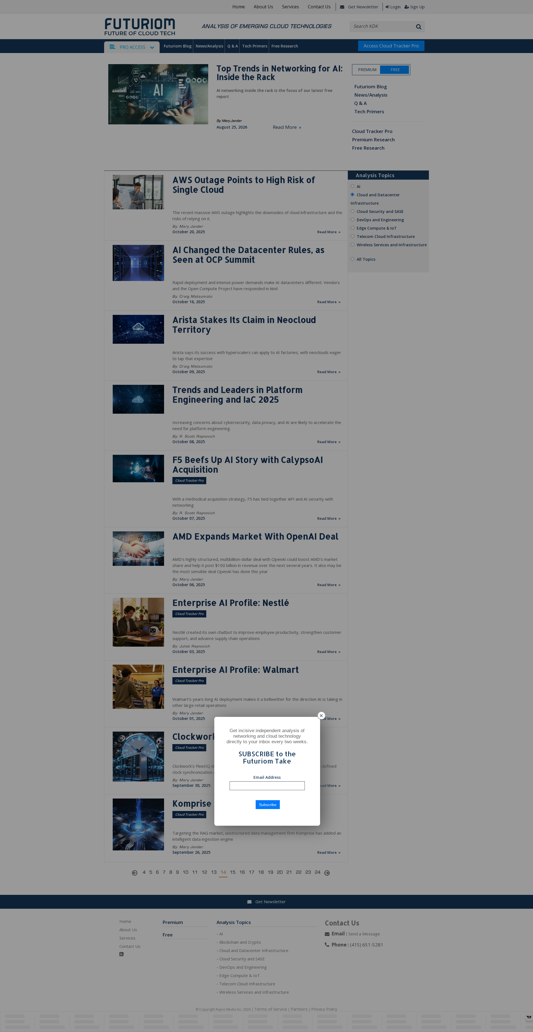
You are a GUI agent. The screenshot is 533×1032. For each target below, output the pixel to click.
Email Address (267, 777)
